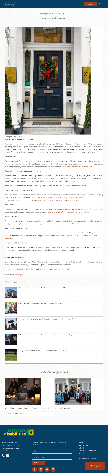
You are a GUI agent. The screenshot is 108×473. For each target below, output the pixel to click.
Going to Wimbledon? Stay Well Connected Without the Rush (42, 350)
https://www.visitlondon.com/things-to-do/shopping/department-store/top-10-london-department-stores (46, 186)
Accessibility (84, 445)
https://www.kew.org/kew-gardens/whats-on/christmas (67, 212)
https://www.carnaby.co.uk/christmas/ (24, 253)
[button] (99, 4)
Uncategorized (45, 14)
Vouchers (90, 4)
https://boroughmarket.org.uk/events (65, 224)
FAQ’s (81, 453)
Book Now (94, 466)
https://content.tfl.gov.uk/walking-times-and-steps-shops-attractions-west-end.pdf (37, 269)
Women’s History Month (14, 413)
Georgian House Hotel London (9, 4)
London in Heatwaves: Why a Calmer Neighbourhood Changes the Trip (46, 319)
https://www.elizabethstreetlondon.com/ (77, 167)
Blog (81, 443)
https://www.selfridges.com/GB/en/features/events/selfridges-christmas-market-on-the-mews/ (42, 200)
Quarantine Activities (63, 408)
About (81, 448)
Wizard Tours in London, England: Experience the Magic (27, 408)
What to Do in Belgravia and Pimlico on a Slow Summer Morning (44, 288)
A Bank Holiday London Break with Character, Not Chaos (41, 303)
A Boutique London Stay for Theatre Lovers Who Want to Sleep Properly (46, 335)
